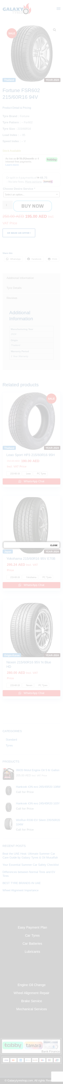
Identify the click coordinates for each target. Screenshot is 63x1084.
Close (53, 545)
